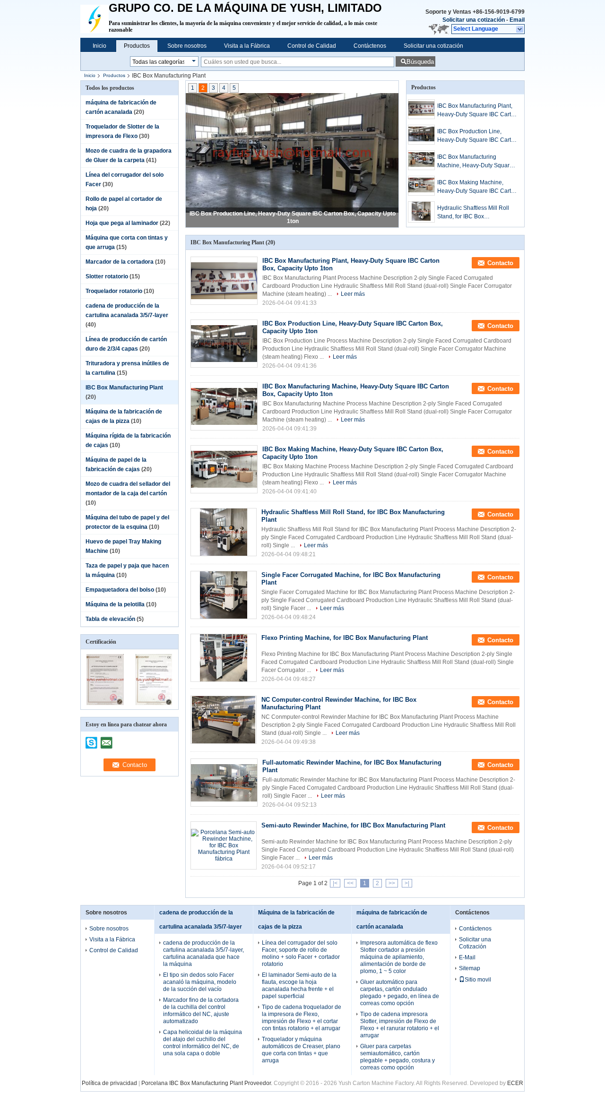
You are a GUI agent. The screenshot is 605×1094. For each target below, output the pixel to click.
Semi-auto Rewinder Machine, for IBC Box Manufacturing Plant (353, 825)
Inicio (99, 46)
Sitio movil (478, 979)
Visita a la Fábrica (247, 46)
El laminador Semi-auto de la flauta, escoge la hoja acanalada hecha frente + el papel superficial (299, 985)
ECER (515, 1083)
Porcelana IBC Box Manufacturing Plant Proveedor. (207, 1083)
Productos (137, 46)
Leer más (353, 294)
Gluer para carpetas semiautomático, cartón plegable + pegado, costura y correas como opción (397, 1057)
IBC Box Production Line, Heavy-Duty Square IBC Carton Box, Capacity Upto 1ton (477, 136)
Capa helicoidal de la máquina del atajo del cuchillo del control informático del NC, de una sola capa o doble (202, 1043)
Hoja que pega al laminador (122, 223)
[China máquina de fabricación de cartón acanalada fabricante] (94, 19)
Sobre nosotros (187, 46)
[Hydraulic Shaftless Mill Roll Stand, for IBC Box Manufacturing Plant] (421, 212)
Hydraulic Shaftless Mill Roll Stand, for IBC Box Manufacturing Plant (473, 213)
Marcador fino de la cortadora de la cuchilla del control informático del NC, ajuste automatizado (201, 1011)
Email (517, 20)
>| (407, 883)
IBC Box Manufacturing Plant (124, 387)
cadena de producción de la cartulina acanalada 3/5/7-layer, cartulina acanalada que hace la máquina (203, 953)
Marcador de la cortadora (120, 261)
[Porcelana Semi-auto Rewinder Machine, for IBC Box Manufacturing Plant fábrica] (223, 845)
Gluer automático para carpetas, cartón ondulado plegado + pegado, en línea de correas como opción (399, 993)
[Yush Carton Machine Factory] (520, 29)
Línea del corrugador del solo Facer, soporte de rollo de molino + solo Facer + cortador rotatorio (301, 953)
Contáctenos (370, 46)
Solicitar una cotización (473, 20)
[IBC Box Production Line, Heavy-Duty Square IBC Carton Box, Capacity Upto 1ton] (292, 153)
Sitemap (469, 968)
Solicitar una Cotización (475, 943)
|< (335, 883)
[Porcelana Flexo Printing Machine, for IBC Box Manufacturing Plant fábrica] (223, 658)
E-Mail (467, 957)
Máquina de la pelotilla (115, 604)
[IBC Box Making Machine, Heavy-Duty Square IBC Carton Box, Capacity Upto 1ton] (421, 186)
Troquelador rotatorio (114, 291)
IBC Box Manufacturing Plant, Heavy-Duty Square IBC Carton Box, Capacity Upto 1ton (477, 111)
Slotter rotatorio (107, 276)
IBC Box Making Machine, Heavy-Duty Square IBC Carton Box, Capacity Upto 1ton (477, 187)
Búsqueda (420, 61)
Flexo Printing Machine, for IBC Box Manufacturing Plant (344, 637)
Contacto (500, 263)
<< (350, 883)
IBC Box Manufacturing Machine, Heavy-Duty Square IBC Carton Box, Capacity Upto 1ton (476, 162)
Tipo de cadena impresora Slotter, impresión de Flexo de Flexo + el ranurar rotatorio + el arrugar (399, 1025)
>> (392, 883)
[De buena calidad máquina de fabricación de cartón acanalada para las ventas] (105, 703)
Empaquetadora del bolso (120, 589)
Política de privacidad (109, 1083)
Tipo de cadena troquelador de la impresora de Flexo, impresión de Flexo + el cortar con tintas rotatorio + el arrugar (301, 1018)
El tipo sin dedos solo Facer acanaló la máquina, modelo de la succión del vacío (199, 982)
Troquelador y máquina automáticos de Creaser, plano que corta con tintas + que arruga (301, 1050)
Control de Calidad (311, 46)
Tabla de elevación (110, 619)
